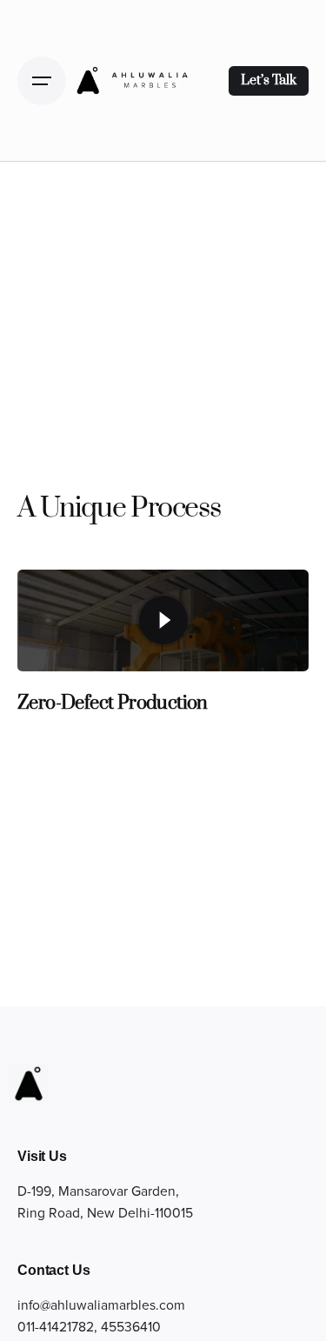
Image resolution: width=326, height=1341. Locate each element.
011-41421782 (55, 1327)
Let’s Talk (268, 80)
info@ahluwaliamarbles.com (101, 1306)
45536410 (131, 1327)
